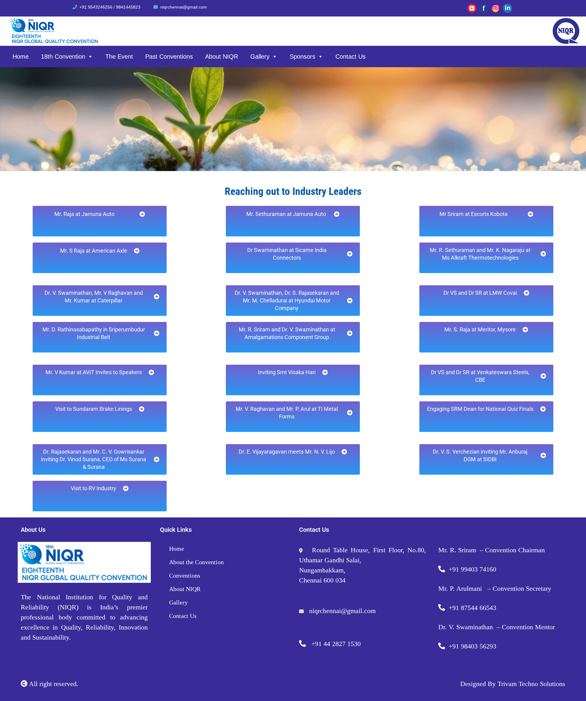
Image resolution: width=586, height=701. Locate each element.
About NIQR (221, 56)
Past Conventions (169, 56)
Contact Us (350, 56)
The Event (119, 56)
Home (21, 56)
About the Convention (196, 562)
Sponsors (302, 56)
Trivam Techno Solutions (531, 684)
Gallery (259, 56)
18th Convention (63, 56)
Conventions (184, 575)
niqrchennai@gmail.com (183, 7)
